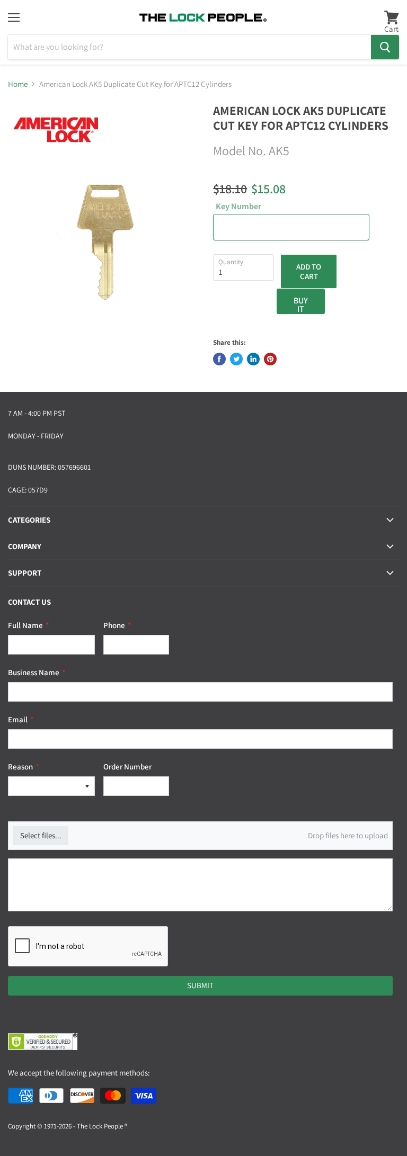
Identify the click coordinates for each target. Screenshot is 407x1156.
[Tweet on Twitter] (236, 359)
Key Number (238, 206)
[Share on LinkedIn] (253, 359)
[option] (43, 786)
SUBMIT (200, 985)
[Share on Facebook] (219, 359)
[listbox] (51, 786)
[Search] (385, 47)
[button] (86, 786)
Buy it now (301, 304)
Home (18, 83)
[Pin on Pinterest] (270, 359)
